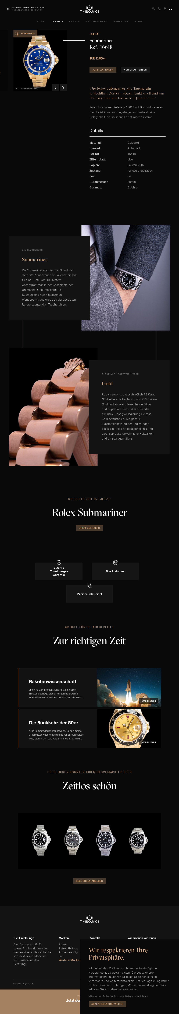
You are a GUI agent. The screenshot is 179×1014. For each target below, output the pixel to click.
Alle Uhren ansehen (89, 881)
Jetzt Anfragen (102, 69)
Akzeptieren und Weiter (107, 1004)
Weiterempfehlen (135, 69)
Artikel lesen (149, 701)
